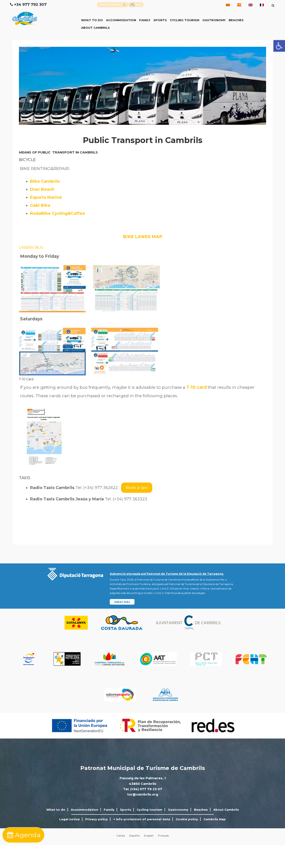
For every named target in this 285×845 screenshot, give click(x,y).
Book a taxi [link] (137, 487)
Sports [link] (160, 20)
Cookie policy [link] (187, 819)
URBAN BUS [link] (31, 247)
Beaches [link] (236, 20)
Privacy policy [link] (96, 819)
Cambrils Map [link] (215, 819)
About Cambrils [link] (95, 27)
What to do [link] (92, 20)
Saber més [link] (122, 602)
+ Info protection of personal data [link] (141, 819)
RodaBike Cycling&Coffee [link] (57, 213)
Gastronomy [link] (214, 20)
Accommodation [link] (121, 20)
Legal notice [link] (69, 819)
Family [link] (144, 20)
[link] (279, 46)
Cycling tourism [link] (184, 20)
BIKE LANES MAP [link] (142, 236)
